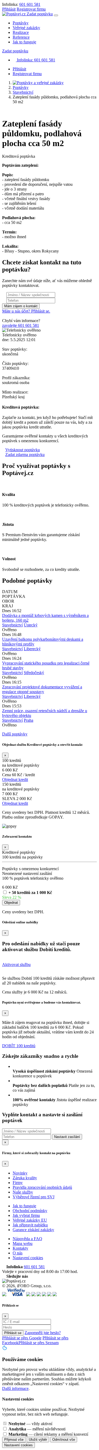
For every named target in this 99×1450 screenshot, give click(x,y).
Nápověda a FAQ (27, 1238)
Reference (21, 37)
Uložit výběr (38, 1440)
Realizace (21, 32)
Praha (28, 720)
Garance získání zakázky (33, 1229)
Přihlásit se (12, 1333)
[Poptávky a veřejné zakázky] (38, 82)
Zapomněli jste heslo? (43, 1332)
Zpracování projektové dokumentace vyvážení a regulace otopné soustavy (42, 689)
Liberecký (32, 649)
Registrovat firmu (31, 9)
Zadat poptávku (40, 14)
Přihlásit (9, 9)
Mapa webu (22, 1243)
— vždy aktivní (30, 1423)
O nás (17, 1253)
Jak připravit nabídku (30, 1225)
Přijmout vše (13, 1440)
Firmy (18, 1182)
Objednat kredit (15, 779)
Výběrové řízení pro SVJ (33, 1197)
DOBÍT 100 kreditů (18, 1046)
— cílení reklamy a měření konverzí (48, 1434)
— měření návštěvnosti (36, 1429)
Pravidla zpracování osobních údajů (42, 1187)
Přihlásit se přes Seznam (38, 1342)
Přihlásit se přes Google (21, 1338)
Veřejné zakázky (26, 27)
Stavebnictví (23, 92)
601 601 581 (29, 4)
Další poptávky (14, 734)
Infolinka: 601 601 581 (35, 60)
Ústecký (30, 625)
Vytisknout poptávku (22, 450)
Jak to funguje (24, 42)
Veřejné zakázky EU (30, 1220)
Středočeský (34, 672)
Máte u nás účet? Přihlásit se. (26, 311)
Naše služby (23, 1192)
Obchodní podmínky (30, 1210)
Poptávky (21, 23)
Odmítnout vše (63, 1440)
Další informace (15, 1388)
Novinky (20, 1173)
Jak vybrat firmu (26, 1215)
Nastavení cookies (28, 1257)
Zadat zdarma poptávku (25, 454)
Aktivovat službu (16, 964)
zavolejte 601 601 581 (20, 325)
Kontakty (20, 1248)
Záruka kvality (25, 1178)
